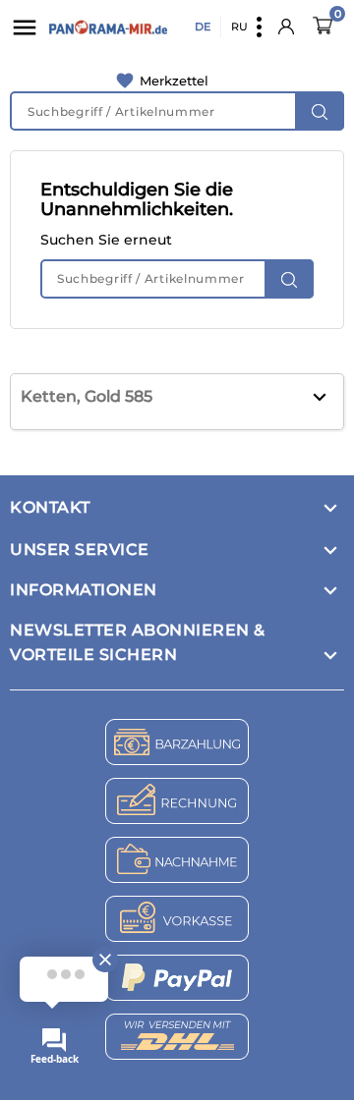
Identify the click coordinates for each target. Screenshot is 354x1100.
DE (202, 26)
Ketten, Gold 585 (86, 396)
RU (239, 26)
